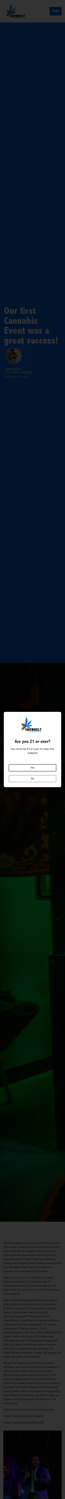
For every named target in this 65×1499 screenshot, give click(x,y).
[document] (32, 749)
